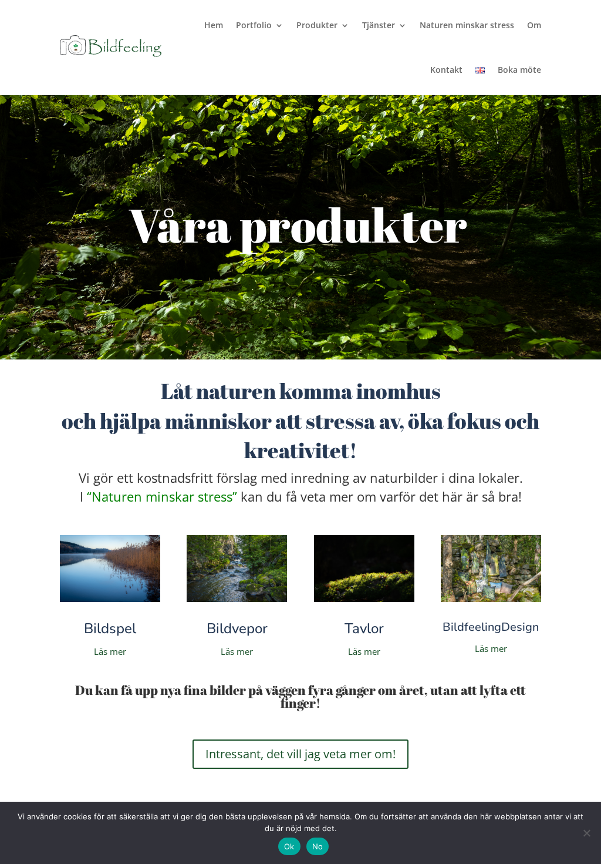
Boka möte (519, 69)
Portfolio (254, 25)
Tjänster (378, 25)
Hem (213, 25)
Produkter (316, 25)
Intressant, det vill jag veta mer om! (300, 754)
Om (534, 25)
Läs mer (110, 651)
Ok (289, 846)
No (317, 846)
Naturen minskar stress (467, 25)
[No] (586, 833)
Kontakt (446, 69)
